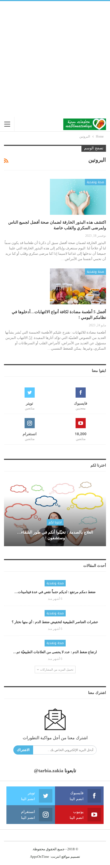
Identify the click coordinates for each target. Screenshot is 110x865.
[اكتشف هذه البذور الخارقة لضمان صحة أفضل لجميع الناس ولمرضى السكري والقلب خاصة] (78, 197)
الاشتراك (23, 750)
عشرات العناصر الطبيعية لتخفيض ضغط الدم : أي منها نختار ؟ (55, 622)
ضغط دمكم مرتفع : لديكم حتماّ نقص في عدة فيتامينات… (55, 592)
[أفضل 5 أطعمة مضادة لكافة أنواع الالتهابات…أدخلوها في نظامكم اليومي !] (78, 286)
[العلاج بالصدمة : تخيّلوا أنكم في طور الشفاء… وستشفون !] (55, 512)
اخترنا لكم (55, 522)
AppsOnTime (39, 857)
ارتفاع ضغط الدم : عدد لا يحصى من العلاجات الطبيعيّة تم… (55, 652)
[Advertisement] (55, 59)
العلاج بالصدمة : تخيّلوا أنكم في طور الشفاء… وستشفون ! (55, 535)
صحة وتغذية (95, 182)
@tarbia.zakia (48, 770)
